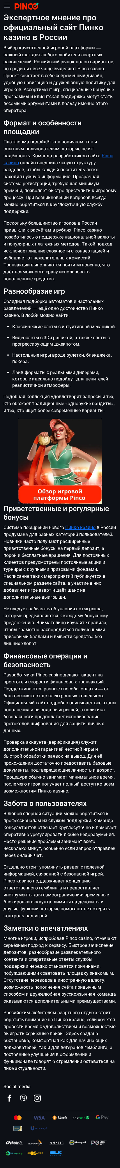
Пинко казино (80, 527)
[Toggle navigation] (7, 6)
